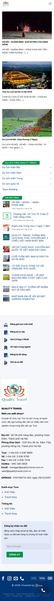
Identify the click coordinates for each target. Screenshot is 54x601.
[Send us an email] (16, 578)
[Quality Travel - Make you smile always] (10, 3)
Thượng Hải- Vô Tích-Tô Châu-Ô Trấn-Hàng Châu (30, 215)
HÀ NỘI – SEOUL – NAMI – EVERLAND (26, 203)
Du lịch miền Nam (11, 172)
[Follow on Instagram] (9, 578)
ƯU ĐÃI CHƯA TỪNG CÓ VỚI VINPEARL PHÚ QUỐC (28, 267)
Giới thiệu (9, 492)
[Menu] (50, 3)
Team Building (10, 189)
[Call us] (22, 578)
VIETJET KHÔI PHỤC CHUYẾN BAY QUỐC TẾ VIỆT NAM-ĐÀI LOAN (31, 248)
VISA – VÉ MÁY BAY (14, 596)
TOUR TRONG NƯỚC (25, 594)
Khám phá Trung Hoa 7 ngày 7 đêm (31, 226)
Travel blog (10, 497)
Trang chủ (8, 594)
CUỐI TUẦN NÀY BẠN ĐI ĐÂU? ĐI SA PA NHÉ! (30, 258)
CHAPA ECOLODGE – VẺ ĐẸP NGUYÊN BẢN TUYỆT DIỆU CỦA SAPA (29, 278)
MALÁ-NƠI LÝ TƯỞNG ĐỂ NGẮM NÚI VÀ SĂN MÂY (30, 288)
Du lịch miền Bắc (11, 167)
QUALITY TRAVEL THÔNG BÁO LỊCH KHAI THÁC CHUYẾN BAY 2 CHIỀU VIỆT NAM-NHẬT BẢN (30, 238)
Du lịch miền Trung (12, 178)
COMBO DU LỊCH (32, 596)
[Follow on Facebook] (3, 578)
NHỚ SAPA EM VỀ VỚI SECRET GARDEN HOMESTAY (29, 297)
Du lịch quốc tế (10, 183)
